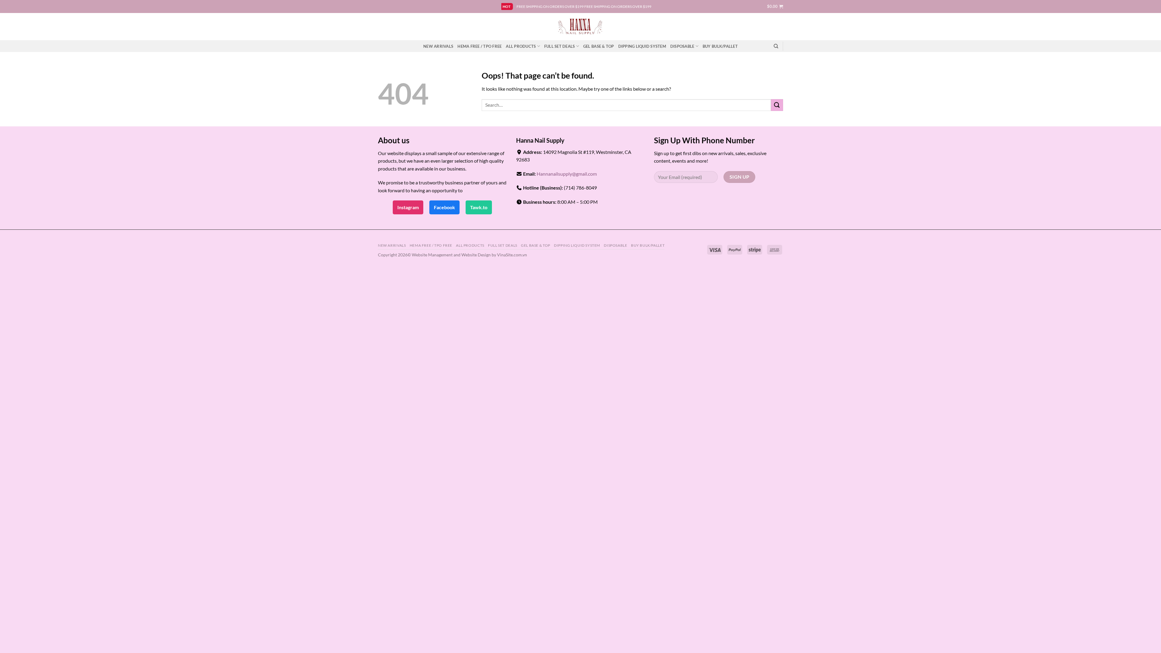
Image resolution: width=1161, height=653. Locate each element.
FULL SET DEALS (559, 46)
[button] (775, 6)
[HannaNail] (580, 26)
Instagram (408, 207)
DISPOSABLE (682, 46)
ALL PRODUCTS (521, 46)
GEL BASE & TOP (598, 46)
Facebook (444, 207)
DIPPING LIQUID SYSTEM (642, 46)
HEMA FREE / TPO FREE (479, 46)
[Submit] (777, 105)
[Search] (776, 46)
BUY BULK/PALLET (720, 46)
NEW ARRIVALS (438, 46)
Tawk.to (478, 207)
